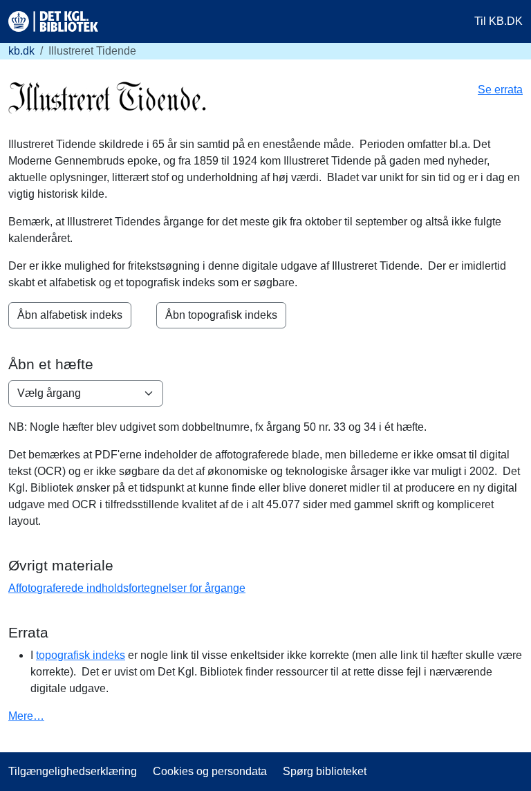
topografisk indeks (80, 655)
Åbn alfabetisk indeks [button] (69, 315)
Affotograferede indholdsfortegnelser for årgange (126, 588)
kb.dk (21, 51)
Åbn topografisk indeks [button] (221, 315)
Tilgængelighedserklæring (72, 771)
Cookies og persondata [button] (210, 771)
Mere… (26, 716)
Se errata (500, 89)
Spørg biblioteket (324, 771)
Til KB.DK (498, 21)
